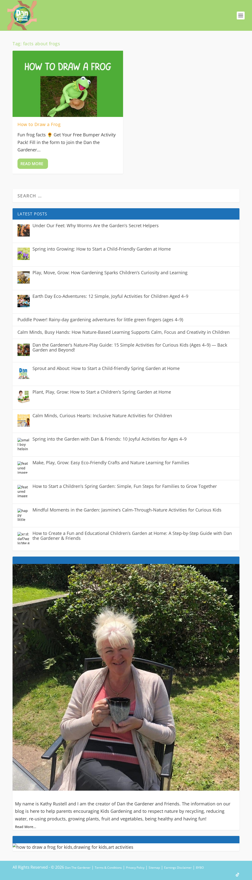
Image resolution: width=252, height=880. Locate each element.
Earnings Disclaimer (178, 867)
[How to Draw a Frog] (68, 84)
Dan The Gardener (78, 867)
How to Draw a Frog (39, 124)
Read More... (25, 826)
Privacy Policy (135, 867)
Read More (31, 163)
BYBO (200, 867)
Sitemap (154, 867)
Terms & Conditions (108, 867)
